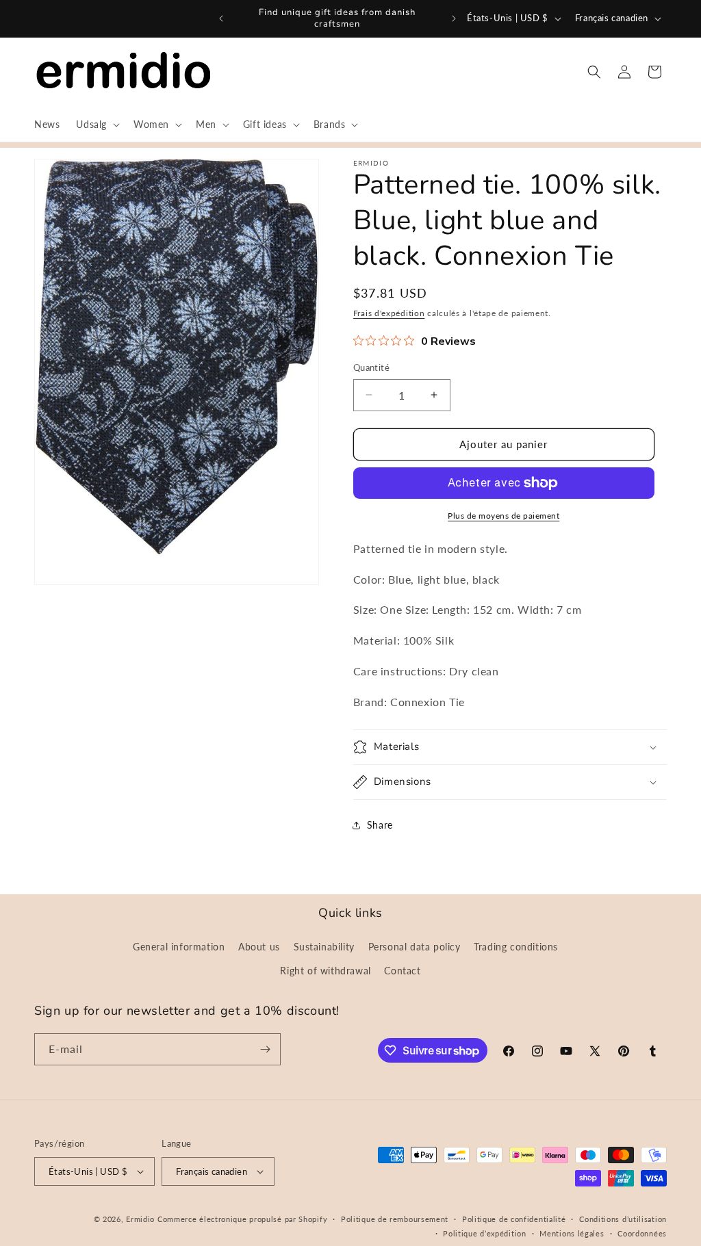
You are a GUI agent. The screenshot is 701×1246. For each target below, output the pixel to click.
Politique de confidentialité (514, 1219)
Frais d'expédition (389, 313)
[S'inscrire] (265, 1049)
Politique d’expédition (484, 1233)
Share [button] (380, 825)
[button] (96, 124)
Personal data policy (414, 946)
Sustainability (324, 946)
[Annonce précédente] (221, 18)
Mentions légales (571, 1233)
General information (179, 946)
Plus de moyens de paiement (503, 515)
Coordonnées (642, 1233)
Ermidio (140, 1219)
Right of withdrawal (325, 970)
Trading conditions (516, 946)
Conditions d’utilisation (623, 1219)
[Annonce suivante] (454, 18)
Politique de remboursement (394, 1219)
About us (259, 946)
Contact (402, 970)
